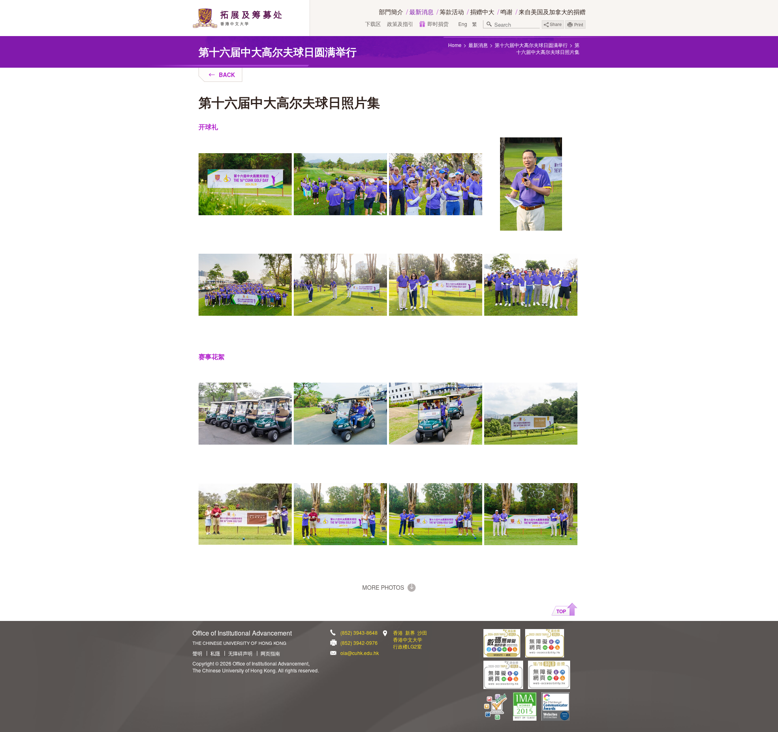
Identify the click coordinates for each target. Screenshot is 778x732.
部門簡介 (391, 11)
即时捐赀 (438, 24)
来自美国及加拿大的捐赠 (552, 11)
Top (561, 611)
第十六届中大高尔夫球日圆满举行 (531, 44)
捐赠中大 (482, 11)
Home (455, 44)
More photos (383, 587)
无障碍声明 (240, 653)
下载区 (373, 24)
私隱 (215, 653)
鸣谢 (506, 11)
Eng (462, 23)
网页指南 (270, 653)
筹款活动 (452, 11)
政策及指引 (400, 24)
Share (555, 24)
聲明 (197, 653)
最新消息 (421, 11)
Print (578, 24)
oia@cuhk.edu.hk (359, 652)
